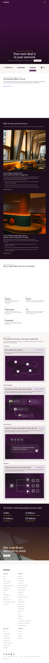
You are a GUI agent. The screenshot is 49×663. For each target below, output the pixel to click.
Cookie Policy (26, 656)
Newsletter (5, 647)
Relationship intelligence (7, 585)
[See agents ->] (41, 428)
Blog (4, 631)
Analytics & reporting (7, 599)
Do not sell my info (10, 656)
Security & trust (6, 604)
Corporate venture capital (23, 585)
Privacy (21, 656)
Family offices (20, 592)
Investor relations (21, 608)
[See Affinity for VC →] (7, 253)
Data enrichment (6, 588)
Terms (4, 656)
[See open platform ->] (40, 467)
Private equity (20, 578)
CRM (4, 576)
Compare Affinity (6, 636)
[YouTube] (11, 654)
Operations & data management (24, 623)
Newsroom (20, 638)
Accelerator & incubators (22, 596)
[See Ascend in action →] (7, 86)
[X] (14, 654)
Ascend (4, 578)
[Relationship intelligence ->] (39, 389)
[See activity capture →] (40, 350)
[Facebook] (4, 654)
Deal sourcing (20, 604)
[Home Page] (6, 2)
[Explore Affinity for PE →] (8, 189)
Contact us (32, 656)
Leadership (20, 636)
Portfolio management (22, 625)
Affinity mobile (6, 597)
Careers (19, 633)
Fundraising (20, 611)
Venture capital (21, 580)
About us (20, 631)
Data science (20, 616)
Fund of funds (20, 594)
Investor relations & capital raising (24, 620)
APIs (4, 592)
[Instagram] (9, 654)
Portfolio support (21, 606)
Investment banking (21, 587)
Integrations (5, 590)
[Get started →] (6, 556)
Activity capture (6, 583)
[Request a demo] (37, 61)
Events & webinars (6, 638)
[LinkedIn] (6, 654)
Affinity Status (38, 656)
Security (16, 656)
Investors (20, 618)
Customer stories (6, 633)
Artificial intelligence (7, 581)
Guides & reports (6, 640)
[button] (45, 2)
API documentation (6, 645)
